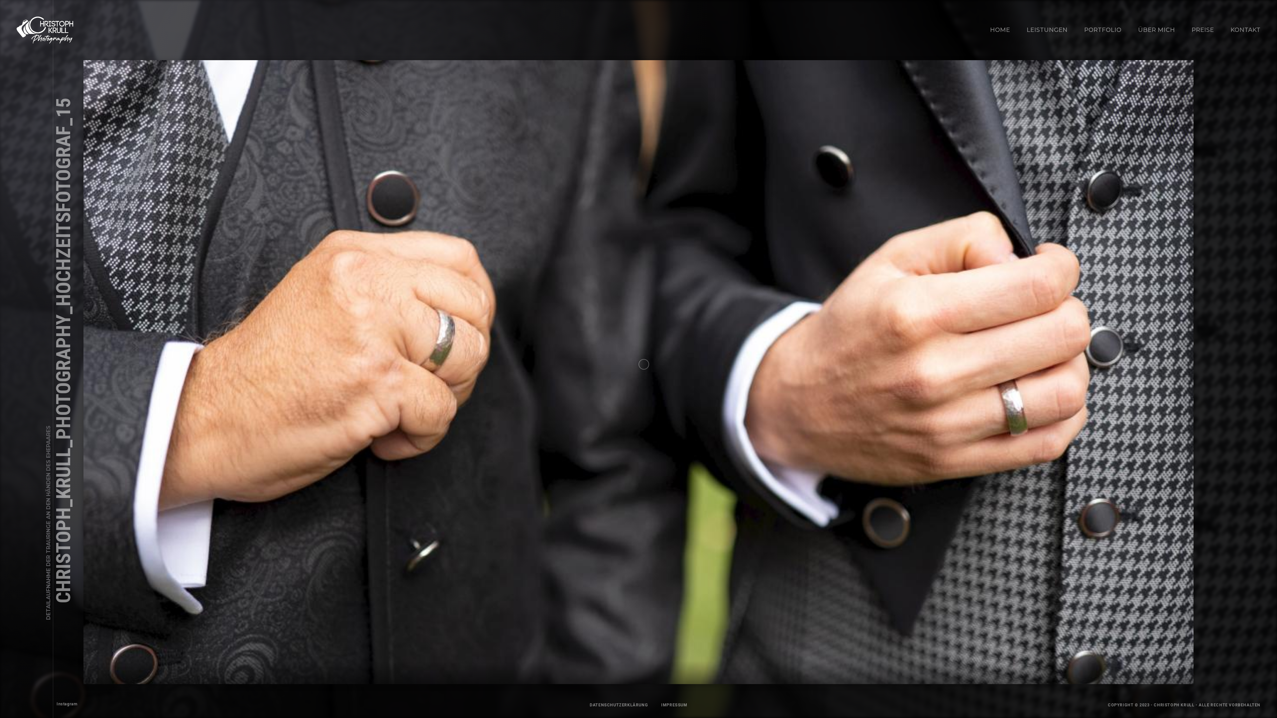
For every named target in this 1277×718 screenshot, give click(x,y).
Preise (1203, 30)
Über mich (1156, 30)
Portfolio (1102, 30)
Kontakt (1245, 30)
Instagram (67, 704)
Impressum (674, 705)
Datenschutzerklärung (619, 705)
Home (1000, 30)
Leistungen (1047, 30)
